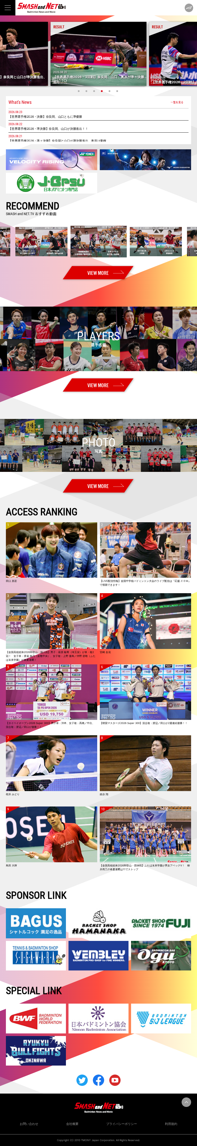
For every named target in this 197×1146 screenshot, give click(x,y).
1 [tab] (79, 91)
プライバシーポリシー (121, 1124)
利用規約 (171, 1124)
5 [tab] (110, 91)
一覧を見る (177, 102)
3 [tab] (94, 91)
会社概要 (72, 1124)
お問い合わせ (29, 1124)
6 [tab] (117, 91)
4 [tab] (102, 91)
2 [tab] (87, 91)
